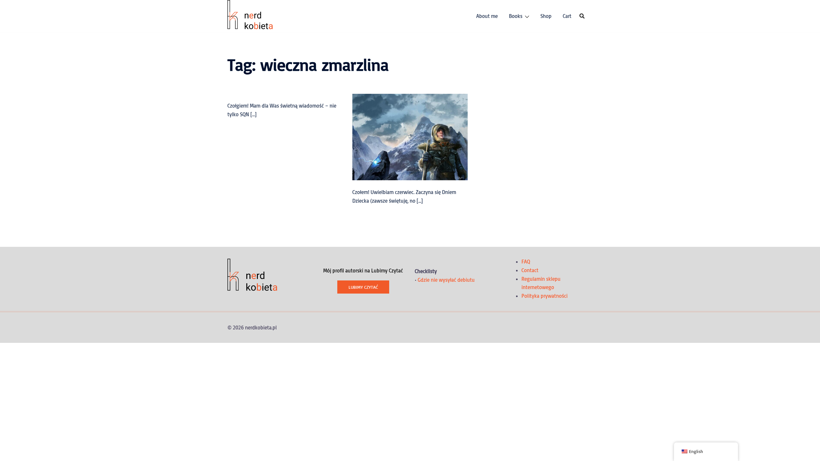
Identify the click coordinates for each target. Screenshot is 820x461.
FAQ (525, 261)
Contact (529, 270)
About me (487, 16)
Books (515, 16)
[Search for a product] (582, 16)
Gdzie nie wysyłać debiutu (446, 280)
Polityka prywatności (544, 296)
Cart (567, 16)
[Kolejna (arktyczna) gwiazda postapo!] (410, 136)
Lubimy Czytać (363, 287)
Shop (546, 16)
